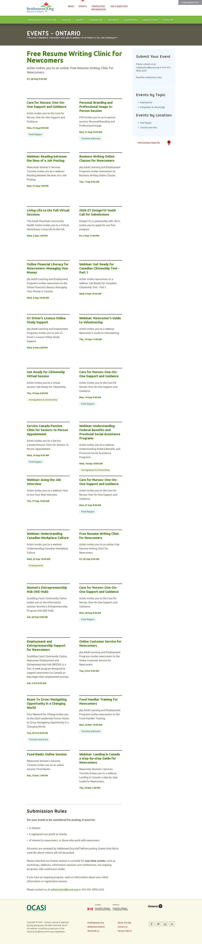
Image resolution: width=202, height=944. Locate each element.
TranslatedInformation (99, 8)
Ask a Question (119, 6)
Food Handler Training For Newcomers (98, 701)
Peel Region (35, 134)
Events (83, 6)
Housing (66, 19)
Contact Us (122, 927)
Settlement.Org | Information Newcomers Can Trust (44, 8)
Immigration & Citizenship (42, 19)
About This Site (124, 923)
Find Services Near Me (149, 142)
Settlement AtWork (96, 927)
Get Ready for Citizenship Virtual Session (46, 374)
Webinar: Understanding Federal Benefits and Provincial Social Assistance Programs (99, 432)
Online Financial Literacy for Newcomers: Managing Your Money (47, 268)
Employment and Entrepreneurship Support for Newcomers (46, 645)
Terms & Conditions (35, 932)
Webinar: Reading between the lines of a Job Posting (47, 158)
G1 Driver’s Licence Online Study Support (46, 320)
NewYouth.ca (93, 931)
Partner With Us (125, 931)
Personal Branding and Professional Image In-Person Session (96, 107)
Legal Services (150, 19)
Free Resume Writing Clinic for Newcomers (74, 57)
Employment (96, 19)
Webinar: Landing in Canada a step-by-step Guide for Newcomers (99, 758)
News (71, 6)
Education (113, 19)
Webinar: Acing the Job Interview (44, 482)
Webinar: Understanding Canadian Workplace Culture (48, 536)
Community (130, 19)
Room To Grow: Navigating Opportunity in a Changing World (47, 703)
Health (79, 19)
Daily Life (168, 19)
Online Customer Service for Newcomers (100, 643)
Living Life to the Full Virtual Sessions (48, 212)
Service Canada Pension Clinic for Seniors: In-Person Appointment (47, 430)
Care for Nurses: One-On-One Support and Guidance (46, 104)
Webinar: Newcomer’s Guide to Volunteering (100, 320)
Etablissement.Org (190, 2)
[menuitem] (42, 20)
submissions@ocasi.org (64, 889)
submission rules (153, 77)
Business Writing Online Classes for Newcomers (96, 158)
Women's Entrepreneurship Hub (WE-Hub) (47, 589)
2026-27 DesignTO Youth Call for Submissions (97, 212)
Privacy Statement (56, 932)
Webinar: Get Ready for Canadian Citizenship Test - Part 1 (99, 268)
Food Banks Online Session (47, 754)
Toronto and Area (90, 138)
